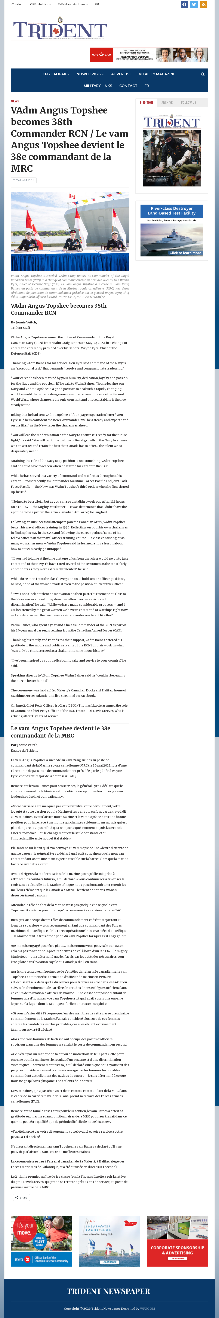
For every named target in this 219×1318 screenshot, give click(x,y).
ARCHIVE (167, 102)
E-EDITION (146, 102)
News (15, 101)
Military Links (98, 86)
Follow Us (188, 102)
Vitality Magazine (157, 74)
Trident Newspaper (108, 1291)
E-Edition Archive (71, 4)
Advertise (121, 74)
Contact (18, 4)
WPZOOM (147, 1309)
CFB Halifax (39, 4)
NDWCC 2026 (89, 74)
